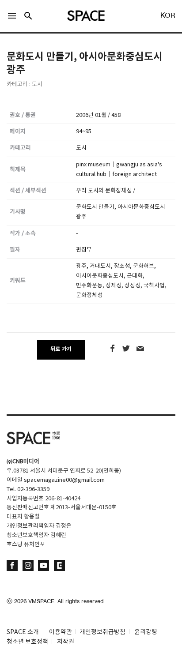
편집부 (84, 250)
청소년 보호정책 (27, 641)
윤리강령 (145, 632)
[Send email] (140, 348)
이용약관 (60, 632)
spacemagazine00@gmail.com (64, 480)
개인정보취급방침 (102, 632)
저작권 (65, 641)
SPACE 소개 (23, 632)
